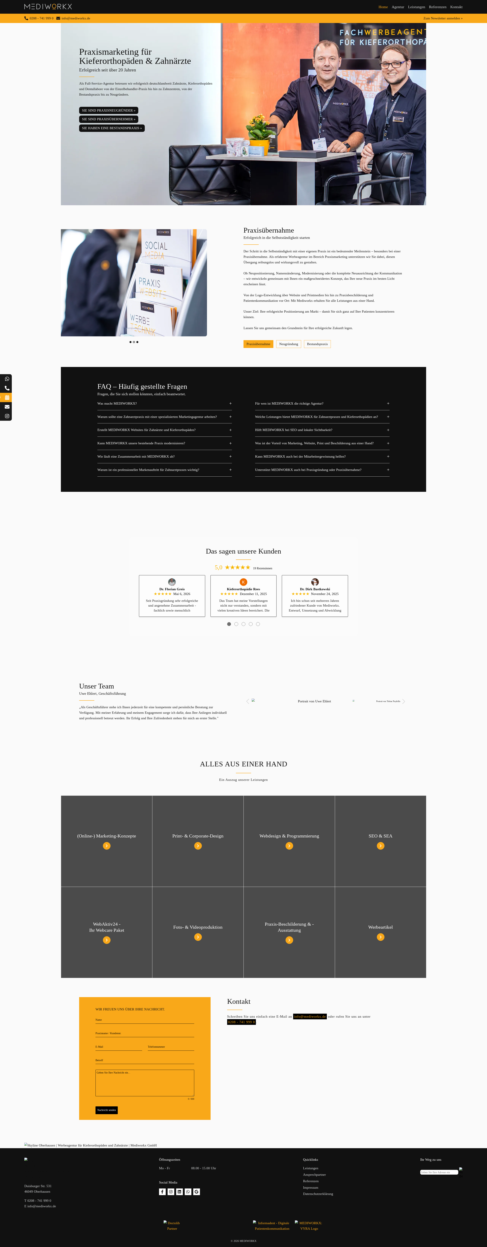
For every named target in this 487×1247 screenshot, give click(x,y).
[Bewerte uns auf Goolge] (196, 1191)
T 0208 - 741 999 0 (37, 1201)
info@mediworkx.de (310, 1016)
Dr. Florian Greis (172, 589)
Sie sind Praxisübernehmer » (108, 119)
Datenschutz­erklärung (318, 1194)
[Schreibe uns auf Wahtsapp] (188, 1191)
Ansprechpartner (314, 1174)
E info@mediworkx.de (40, 1206)
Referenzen (437, 7)
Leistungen (416, 7)
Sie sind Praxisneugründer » (108, 110)
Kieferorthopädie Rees (243, 589)
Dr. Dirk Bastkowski (315, 589)
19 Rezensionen (262, 568)
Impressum (310, 1187)
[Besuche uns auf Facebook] (162, 1191)
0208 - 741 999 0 (241, 1022)
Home (383, 7)
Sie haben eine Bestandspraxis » (112, 128)
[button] (247, 701)
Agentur (398, 7)
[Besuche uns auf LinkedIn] (179, 1191)
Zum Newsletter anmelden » (443, 18)
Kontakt (456, 7)
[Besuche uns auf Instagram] (171, 1191)
